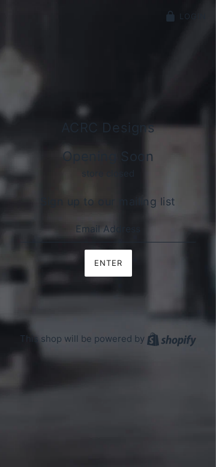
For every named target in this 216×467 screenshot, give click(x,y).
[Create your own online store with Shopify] (171, 338)
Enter (108, 263)
